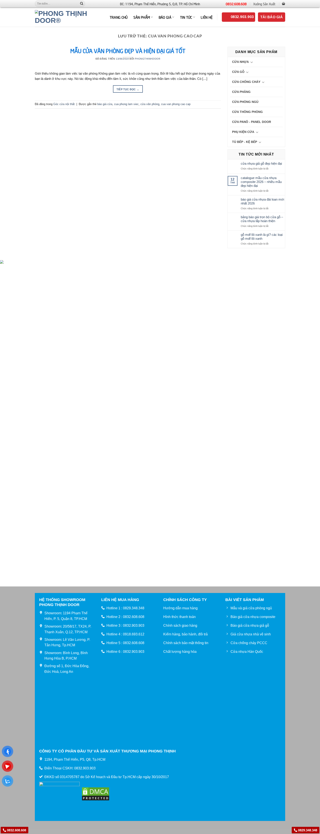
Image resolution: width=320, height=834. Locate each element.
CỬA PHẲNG (241, 92)
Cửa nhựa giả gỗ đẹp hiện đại (261, 163)
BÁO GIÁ (165, 17)
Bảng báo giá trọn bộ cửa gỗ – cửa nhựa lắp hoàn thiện (262, 219)
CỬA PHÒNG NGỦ (245, 102)
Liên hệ (206, 17)
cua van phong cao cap (175, 104)
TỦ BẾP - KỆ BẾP (244, 142)
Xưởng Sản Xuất (264, 4)
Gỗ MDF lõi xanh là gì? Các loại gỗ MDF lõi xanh (262, 236)
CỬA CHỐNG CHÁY (246, 82)
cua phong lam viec (126, 104)
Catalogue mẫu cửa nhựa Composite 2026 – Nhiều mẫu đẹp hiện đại (261, 182)
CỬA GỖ (238, 72)
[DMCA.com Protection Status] (95, 793)
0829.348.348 (307, 830)
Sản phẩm (141, 17)
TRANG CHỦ (119, 17)
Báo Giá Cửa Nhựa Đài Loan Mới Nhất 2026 (262, 201)
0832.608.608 (236, 4)
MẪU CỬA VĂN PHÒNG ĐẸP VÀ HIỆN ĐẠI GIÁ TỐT (127, 50)
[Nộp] (81, 3)
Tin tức (186, 17)
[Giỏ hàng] (283, 3)
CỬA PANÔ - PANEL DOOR (251, 122)
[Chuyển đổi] (251, 62)
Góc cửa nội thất (64, 104)
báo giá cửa (104, 104)
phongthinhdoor (147, 58)
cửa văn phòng (149, 104)
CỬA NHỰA (240, 62)
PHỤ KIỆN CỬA (243, 132)
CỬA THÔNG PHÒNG (247, 112)
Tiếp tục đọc (127, 89)
